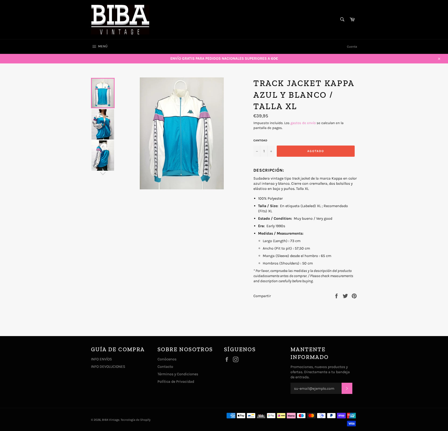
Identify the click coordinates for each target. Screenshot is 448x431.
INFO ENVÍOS (101, 359)
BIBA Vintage (110, 419)
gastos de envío (303, 123)
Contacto (165, 366)
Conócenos (167, 359)
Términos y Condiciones (178, 374)
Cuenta (352, 46)
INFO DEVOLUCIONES (108, 366)
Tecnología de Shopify (135, 419)
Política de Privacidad (176, 381)
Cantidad (260, 140)
